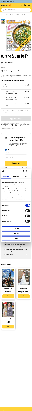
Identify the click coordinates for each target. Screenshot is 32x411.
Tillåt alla (16, 228)
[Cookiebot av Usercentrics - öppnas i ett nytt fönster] (23, 171)
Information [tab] (15, 176)
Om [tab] (26, 176)
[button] (21, 5)
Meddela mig (16, 163)
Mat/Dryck (7, 14)
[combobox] (16, 10)
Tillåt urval (16, 233)
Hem (2, 14)
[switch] (27, 210)
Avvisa (16, 238)
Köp (8, 296)
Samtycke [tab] (6, 176)
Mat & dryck (13, 14)
